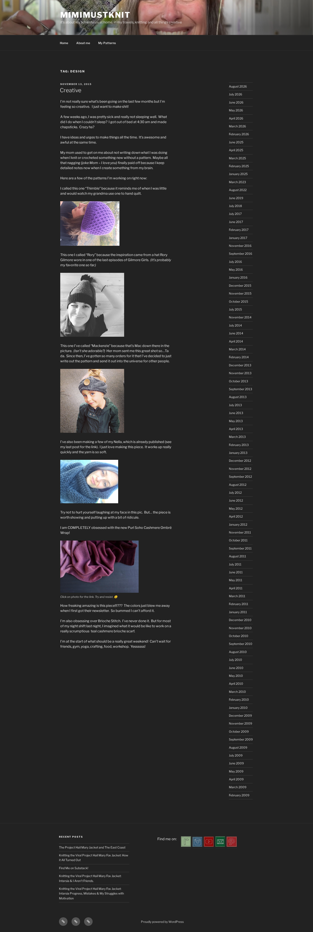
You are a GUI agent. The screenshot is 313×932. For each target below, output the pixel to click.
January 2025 (238, 174)
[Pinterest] (232, 845)
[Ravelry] (186, 845)
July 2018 (235, 206)
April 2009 (236, 779)
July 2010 (235, 660)
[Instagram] (197, 845)
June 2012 (236, 500)
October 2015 (238, 301)
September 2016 (240, 253)
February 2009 (239, 795)
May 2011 (235, 580)
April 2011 (236, 588)
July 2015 (235, 309)
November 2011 (240, 532)
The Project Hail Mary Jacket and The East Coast (92, 847)
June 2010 (236, 668)
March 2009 (237, 787)
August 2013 (238, 397)
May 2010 (236, 675)
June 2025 (236, 142)
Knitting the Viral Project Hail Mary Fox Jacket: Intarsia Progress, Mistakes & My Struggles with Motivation (91, 893)
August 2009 (238, 747)
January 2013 (238, 452)
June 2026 (236, 102)
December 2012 (240, 460)
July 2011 (235, 564)
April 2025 (236, 150)
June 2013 (236, 413)
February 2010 (239, 699)
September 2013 (240, 389)
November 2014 (240, 317)
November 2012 (240, 468)
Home (64, 43)
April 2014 (236, 341)
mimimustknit (95, 15)
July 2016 (235, 261)
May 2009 (236, 771)
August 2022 (238, 190)
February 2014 (239, 357)
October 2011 (238, 540)
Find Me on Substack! (73, 868)
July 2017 (235, 214)
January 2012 (238, 524)
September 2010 (240, 644)
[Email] (220, 845)
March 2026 (237, 126)
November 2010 (240, 628)
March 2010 (237, 691)
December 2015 (240, 285)
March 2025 (237, 158)
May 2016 (236, 269)
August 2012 (237, 484)
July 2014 (235, 325)
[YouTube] (209, 845)
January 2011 (238, 612)
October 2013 (238, 381)
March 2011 (237, 596)
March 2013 (237, 437)
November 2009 (240, 723)
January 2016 (238, 277)
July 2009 (236, 755)
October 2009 (239, 731)
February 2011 (238, 604)
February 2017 (238, 230)
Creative (70, 90)
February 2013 (239, 445)
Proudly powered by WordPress (162, 921)
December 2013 (240, 365)
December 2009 (240, 715)
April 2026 (236, 118)
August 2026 (238, 86)
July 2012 (235, 492)
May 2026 (236, 110)
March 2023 (237, 182)
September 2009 (241, 739)
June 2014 (236, 333)
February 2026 (239, 134)
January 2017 (238, 238)
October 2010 (238, 636)
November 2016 (240, 245)
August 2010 (238, 652)
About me (83, 43)
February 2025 (239, 166)
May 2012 (236, 508)
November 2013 (240, 373)
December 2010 (240, 620)
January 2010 (238, 707)
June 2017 (236, 222)
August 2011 (237, 556)
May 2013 (236, 421)
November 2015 (240, 293)
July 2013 (235, 405)
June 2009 (236, 763)
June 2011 (236, 572)
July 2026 (235, 94)
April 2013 (236, 429)
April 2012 (236, 516)
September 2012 (240, 476)
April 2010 (236, 683)
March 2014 (237, 349)
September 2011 (240, 548)
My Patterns (107, 43)
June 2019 (236, 198)
